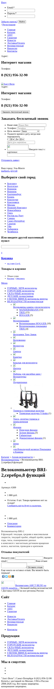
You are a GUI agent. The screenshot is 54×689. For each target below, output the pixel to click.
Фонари (17, 427)
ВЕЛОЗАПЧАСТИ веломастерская (25, 301)
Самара (11, 218)
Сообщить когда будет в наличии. (24, 505)
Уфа (9, 226)
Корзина (10, 278)
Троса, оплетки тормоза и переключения (26, 420)
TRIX (22, 312)
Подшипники (20, 382)
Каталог (5, 457)
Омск (10, 213)
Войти (22, 22)
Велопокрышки (21, 321)
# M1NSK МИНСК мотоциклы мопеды (27, 299)
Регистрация (8, 24)
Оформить (20, 278)
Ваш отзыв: (42, 561)
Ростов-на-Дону (15, 215)
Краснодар (12, 199)
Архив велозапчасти (22, 457)
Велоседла (18, 345)
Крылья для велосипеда (25, 362)
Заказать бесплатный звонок (15, 112)
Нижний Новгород (17, 207)
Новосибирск (14, 210)
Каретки (17, 357)
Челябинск (12, 231)
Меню (4, 283)
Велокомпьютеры (10, 459)
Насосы (17, 368)
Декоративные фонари (31, 438)
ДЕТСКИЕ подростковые (20, 296)
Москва (11, 205)
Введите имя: (8, 558)
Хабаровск (12, 229)
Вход (3, 2)
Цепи (16, 443)
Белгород (12, 183)
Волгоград (12, 186)
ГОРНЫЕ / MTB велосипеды (22, 288)
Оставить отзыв (35, 567)
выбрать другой (9, 171)
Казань (10, 197)
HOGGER (24, 315)
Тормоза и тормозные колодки (28, 410)
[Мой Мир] (12, 576)
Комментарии (14, 526)
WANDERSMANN (29, 310)
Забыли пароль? (9, 21)
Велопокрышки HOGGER (33, 323)
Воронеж (11, 189)
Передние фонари (28, 430)
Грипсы (17, 351)
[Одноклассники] (9, 576)
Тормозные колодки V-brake (33, 413)
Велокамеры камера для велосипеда (31, 307)
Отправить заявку (10, 160)
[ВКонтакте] (3, 576)
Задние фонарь (27, 432)
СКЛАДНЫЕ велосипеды (20, 293)
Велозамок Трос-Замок (24, 334)
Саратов (11, 223)
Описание (12, 523)
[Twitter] (6, 576)
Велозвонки (19, 340)
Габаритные (25, 435)
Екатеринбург (14, 194)
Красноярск (13, 202)
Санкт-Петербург (16, 221)
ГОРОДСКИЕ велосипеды (20, 291)
